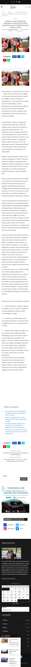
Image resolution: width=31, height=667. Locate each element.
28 (7, 600)
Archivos (4, 607)
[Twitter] (14, 2)
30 (15, 600)
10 (19, 592)
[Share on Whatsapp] (8, 60)
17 (19, 594)
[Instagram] (16, 2)
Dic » (17, 603)
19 (27, 594)
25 (23, 597)
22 (11, 597)
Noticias (10, 12)
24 (19, 597)
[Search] (26, 6)
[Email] (19, 2)
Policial (16, 627)
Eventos (16, 624)
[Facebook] (11, 2)
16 (15, 594)
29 (11, 600)
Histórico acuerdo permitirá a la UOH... (14, 651)
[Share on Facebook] (18, 56)
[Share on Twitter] (22, 56)
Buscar (5, 476)
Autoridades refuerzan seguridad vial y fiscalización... (13, 661)
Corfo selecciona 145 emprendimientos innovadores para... (14, 642)
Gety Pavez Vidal (13, 29)
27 (3, 600)
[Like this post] (15, 56)
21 (7, 597)
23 (15, 597)
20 (3, 597)
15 (11, 594)
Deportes (16, 631)
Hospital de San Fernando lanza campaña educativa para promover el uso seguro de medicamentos (16, 431)
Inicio (3, 12)
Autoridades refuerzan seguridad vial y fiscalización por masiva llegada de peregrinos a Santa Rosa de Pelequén (15, 425)
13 (3, 594)
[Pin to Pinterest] (4, 60)
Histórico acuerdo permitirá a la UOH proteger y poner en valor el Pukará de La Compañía (16, 419)
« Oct (13, 603)
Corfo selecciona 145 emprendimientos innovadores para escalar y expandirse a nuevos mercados (15, 413)
